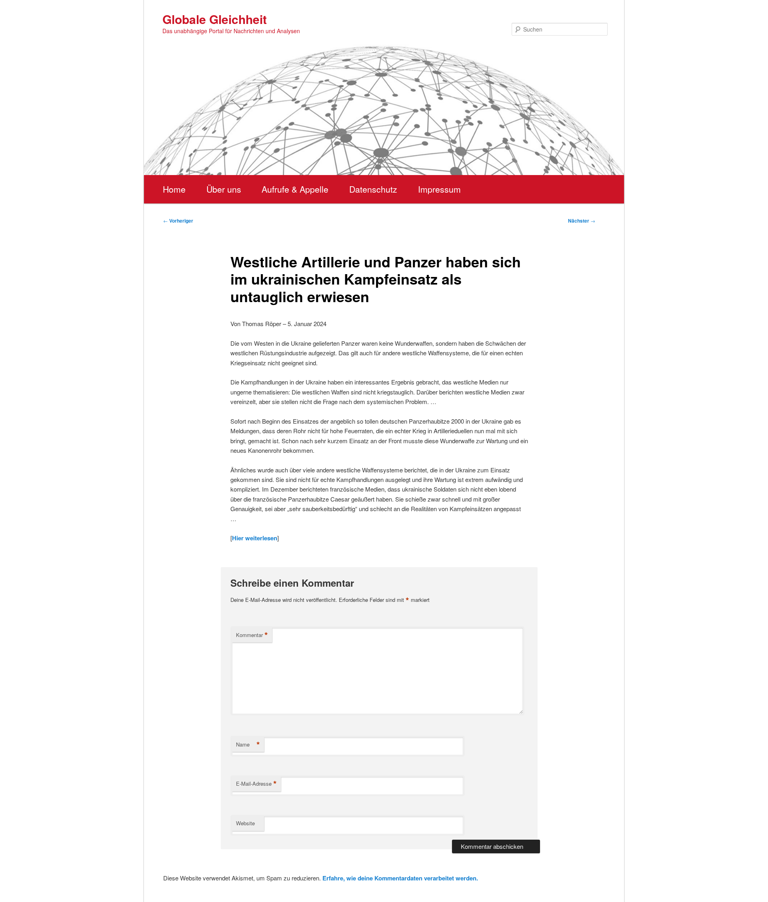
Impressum (439, 189)
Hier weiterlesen (254, 538)
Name (248, 744)
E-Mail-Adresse (256, 783)
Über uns (223, 189)
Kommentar (252, 635)
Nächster (581, 220)
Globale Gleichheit (214, 19)
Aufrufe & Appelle (295, 189)
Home (174, 189)
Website (245, 823)
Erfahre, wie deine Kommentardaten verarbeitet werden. (400, 878)
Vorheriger (178, 220)
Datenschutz (373, 189)
